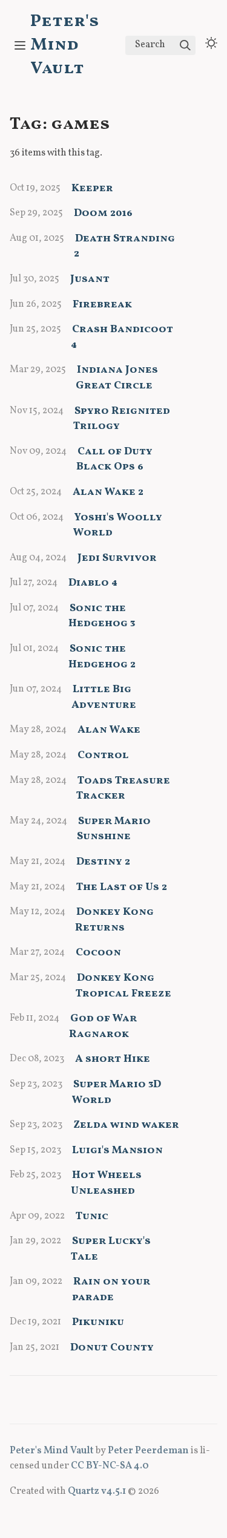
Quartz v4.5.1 (97, 1491)
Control (103, 755)
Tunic (92, 1216)
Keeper (92, 188)
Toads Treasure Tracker (123, 788)
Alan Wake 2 (108, 492)
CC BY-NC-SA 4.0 (110, 1466)
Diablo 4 (92, 583)
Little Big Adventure (103, 697)
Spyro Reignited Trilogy (121, 419)
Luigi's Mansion (117, 1150)
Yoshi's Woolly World (117, 525)
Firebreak (102, 304)
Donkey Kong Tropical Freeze (123, 985)
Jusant (90, 279)
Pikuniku (98, 1322)
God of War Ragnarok (103, 1026)
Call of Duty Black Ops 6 (114, 459)
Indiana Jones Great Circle (117, 377)
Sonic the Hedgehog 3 (101, 616)
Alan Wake (108, 730)
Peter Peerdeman (148, 1451)
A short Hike (112, 1059)
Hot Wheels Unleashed (106, 1183)
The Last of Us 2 (121, 887)
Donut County (112, 1347)
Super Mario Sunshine (114, 829)
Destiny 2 (103, 861)
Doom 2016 (103, 213)
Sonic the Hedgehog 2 (102, 656)
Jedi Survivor (117, 558)
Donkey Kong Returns (114, 920)
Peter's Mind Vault (64, 45)
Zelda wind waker (126, 1125)
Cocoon (98, 952)
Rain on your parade (111, 1289)
